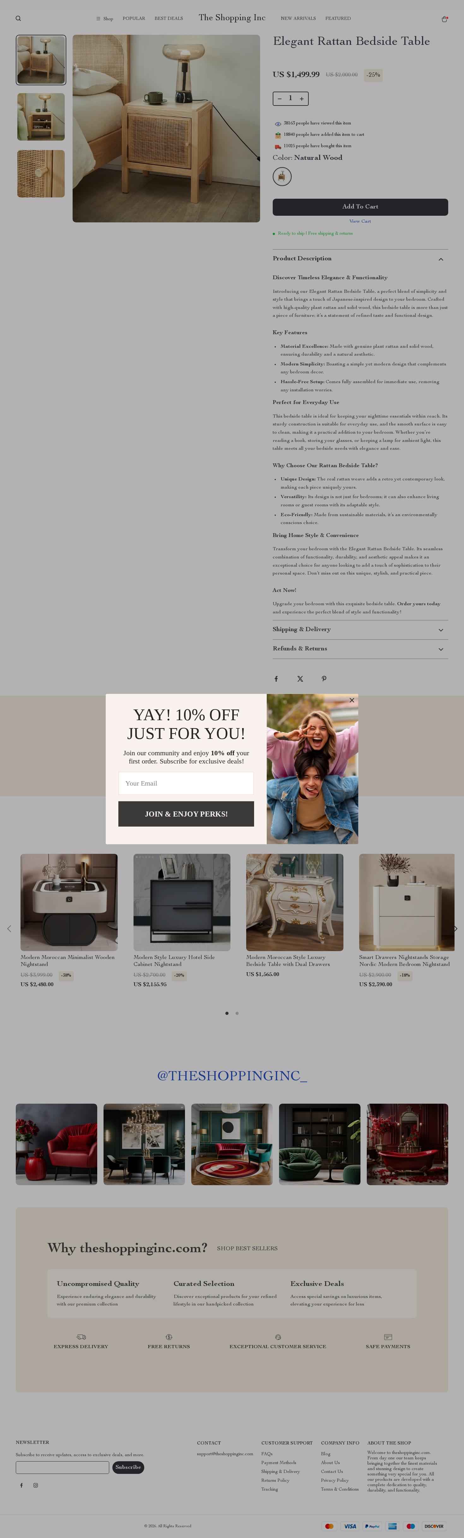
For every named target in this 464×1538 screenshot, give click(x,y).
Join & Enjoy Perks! (186, 814)
